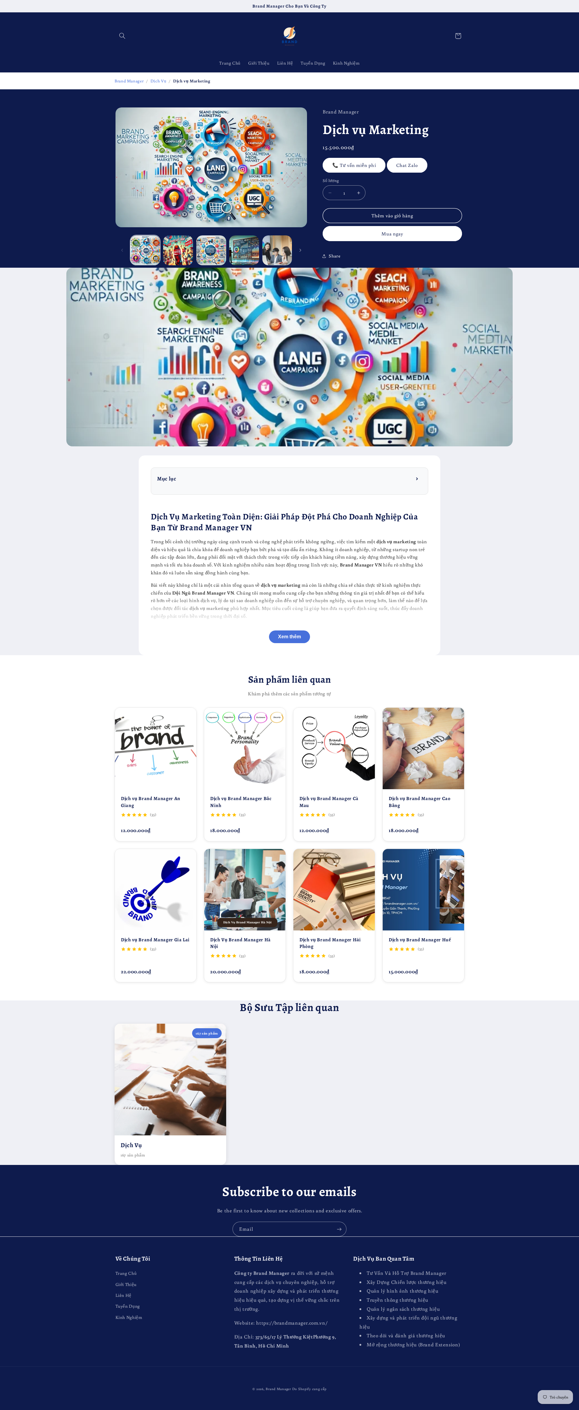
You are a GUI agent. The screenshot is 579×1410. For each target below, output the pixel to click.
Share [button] (334, 256)
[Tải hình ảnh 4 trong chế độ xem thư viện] (244, 250)
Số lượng (331, 180)
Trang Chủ (126, 1273)
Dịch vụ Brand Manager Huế (420, 939)
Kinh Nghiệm (128, 1317)
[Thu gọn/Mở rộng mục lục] (417, 478)
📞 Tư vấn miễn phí (354, 165)
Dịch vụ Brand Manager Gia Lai (155, 939)
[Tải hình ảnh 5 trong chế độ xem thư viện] (277, 250)
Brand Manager (129, 81)
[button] (122, 36)
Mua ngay (392, 234)
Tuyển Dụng (127, 1306)
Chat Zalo (407, 165)
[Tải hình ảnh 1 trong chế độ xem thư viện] (145, 250)
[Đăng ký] (339, 1229)
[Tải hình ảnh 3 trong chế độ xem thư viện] (211, 250)
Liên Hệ (123, 1295)
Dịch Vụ (158, 81)
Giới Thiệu (126, 1284)
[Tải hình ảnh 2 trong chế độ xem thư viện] (178, 250)
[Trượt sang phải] (300, 250)
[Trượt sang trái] (122, 250)
